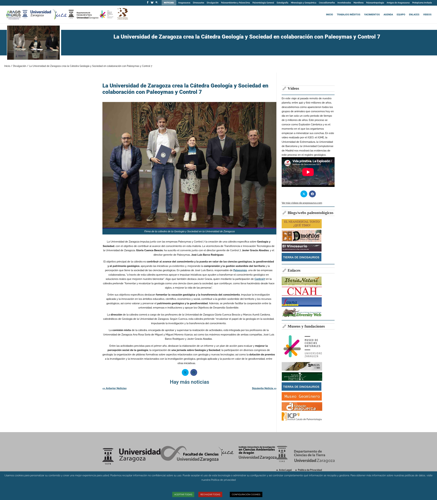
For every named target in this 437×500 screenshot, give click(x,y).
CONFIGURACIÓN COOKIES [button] (246, 494)
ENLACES (414, 14)
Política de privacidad (223, 479)
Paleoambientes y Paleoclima (235, 3)
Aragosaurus (184, 3)
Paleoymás (240, 270)
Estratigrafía (282, 3)
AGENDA (388, 14)
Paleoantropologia (375, 3)
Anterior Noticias (114, 388)
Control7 (260, 279)
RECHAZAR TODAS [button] (210, 494)
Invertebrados (344, 3)
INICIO (329, 14)
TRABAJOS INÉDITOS (348, 14)
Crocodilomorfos (327, 3)
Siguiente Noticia (264, 388)
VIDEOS (427, 14)
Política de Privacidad (310, 470)
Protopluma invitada (422, 3)
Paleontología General (263, 3)
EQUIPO (401, 14)
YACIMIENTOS (372, 14)
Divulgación (212, 3)
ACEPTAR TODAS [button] (183, 494)
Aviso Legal (285, 470)
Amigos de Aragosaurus (398, 3)
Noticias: (169, 3)
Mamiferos (359, 3)
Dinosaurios (198, 3)
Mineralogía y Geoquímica (303, 3)
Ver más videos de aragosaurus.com (302, 203)
